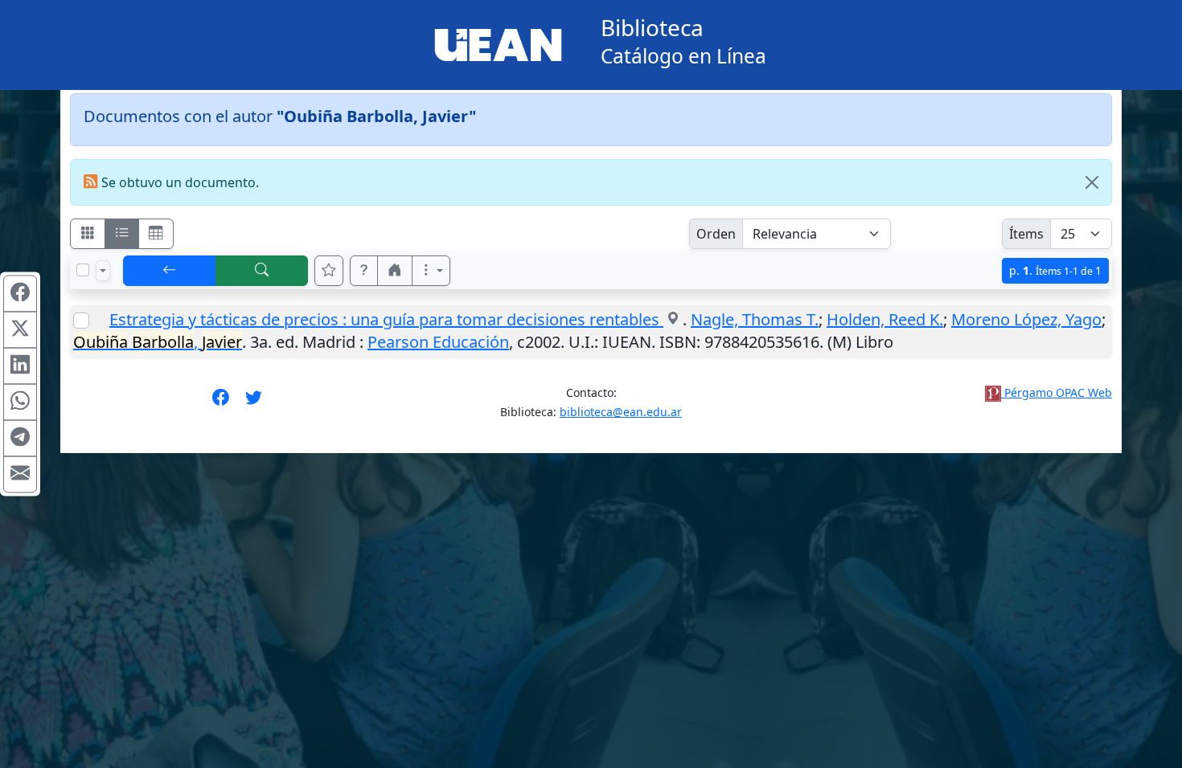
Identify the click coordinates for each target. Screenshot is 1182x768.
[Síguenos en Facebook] (220, 402)
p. (1055, 270)
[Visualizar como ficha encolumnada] (122, 234)
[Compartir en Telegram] (20, 438)
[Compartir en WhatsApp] (20, 402)
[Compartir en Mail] (20, 474)
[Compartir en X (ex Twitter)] (20, 330)
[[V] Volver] (169, 270)
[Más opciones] (431, 270)
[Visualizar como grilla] (156, 234)
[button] (364, 270)
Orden (716, 234)
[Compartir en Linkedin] (20, 366)
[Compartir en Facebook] (20, 294)
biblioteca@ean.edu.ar (621, 411)
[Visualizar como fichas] (87, 234)
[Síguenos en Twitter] (253, 402)
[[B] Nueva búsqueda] (262, 270)
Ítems (1026, 234)
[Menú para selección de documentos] (103, 270)
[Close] (1092, 182)
